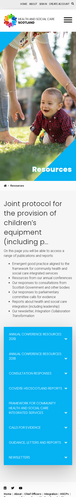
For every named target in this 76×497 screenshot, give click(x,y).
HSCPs (64, 494)
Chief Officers (32, 494)
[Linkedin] (5, 488)
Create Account (59, 4)
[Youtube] (20, 488)
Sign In (43, 4)
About (33, 4)
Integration (50, 494)
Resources (17, 185)
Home (23, 4)
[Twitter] (12, 488)
